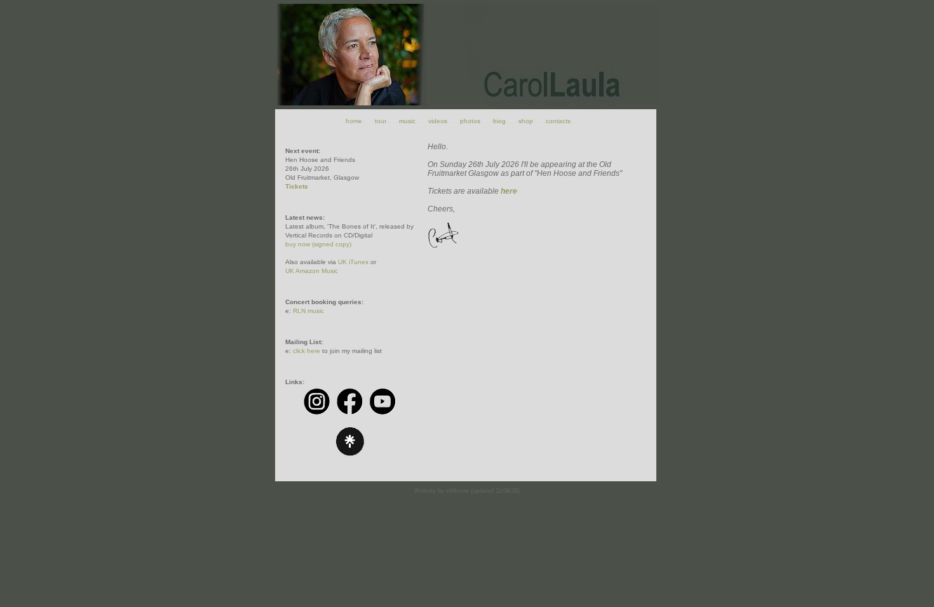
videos (437, 120)
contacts (558, 120)
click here (306, 350)
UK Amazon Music (311, 270)
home (354, 120)
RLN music (308, 310)
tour (380, 120)
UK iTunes (353, 261)
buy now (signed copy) (318, 244)
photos (470, 120)
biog (499, 120)
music (407, 120)
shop (525, 120)
